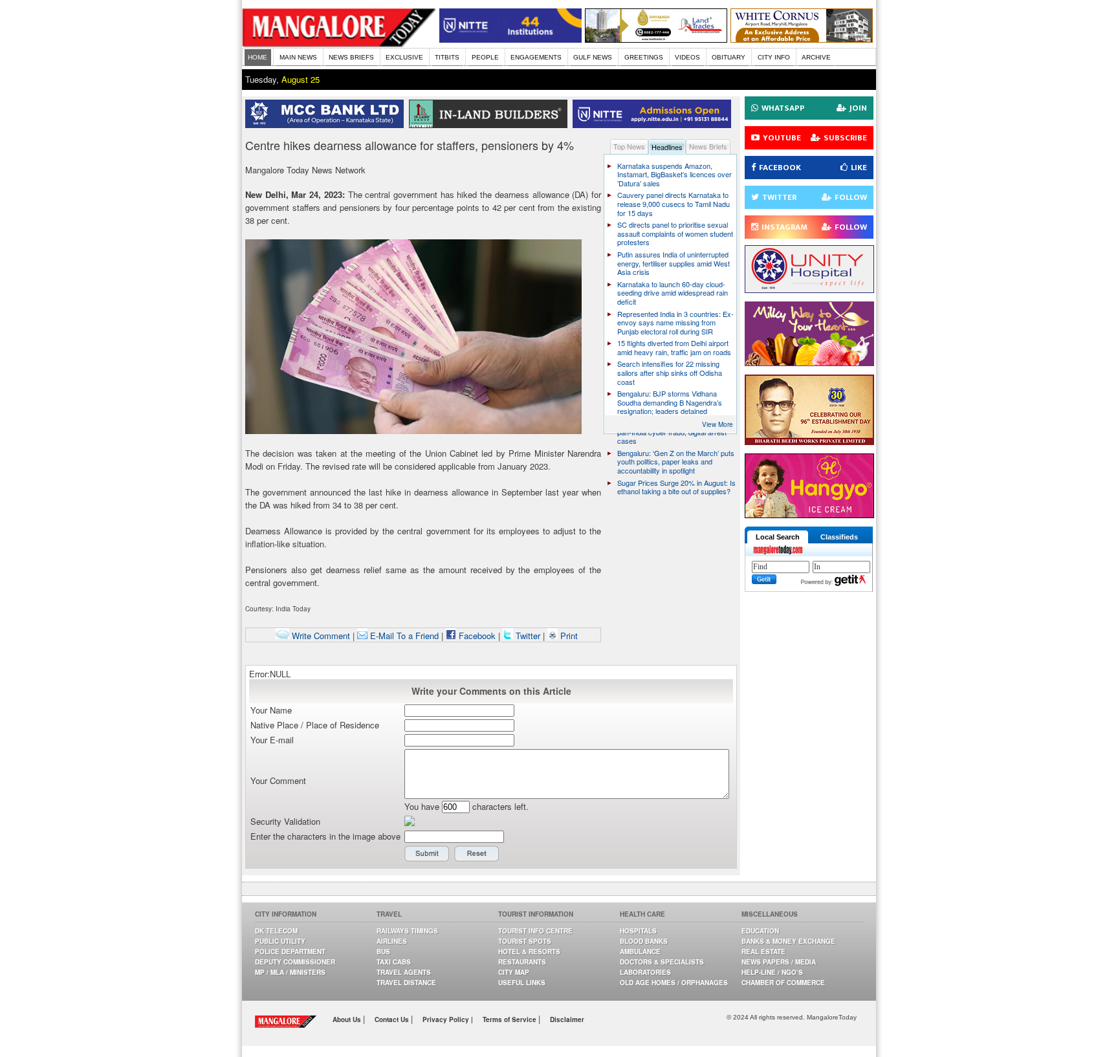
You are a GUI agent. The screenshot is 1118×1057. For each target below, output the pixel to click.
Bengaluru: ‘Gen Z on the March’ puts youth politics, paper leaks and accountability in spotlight (675, 461)
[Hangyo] (809, 514)
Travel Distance (406, 982)
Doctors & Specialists (662, 961)
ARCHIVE (816, 57)
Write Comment (319, 635)
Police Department (290, 951)
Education (760, 930)
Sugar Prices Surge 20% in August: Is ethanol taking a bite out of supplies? (676, 487)
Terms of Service (510, 1019)
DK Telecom (276, 930)
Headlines (667, 147)
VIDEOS (687, 57)
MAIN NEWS (298, 57)
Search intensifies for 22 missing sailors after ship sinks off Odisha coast (669, 372)
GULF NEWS (592, 57)
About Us (348, 1019)
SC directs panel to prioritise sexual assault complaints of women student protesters (675, 233)
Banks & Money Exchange (788, 941)
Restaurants (522, 961)
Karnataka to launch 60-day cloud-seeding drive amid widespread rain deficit (672, 293)
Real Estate (763, 951)
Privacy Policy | (447, 1019)
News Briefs (708, 146)
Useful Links (521, 982)
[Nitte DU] (654, 124)
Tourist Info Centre (535, 930)
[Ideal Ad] (809, 362)
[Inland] (491, 124)
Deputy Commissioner (295, 961)
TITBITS (447, 57)
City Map (513, 972)
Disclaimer (567, 1019)
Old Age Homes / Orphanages (674, 982)
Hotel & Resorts (529, 951)
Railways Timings (407, 930)
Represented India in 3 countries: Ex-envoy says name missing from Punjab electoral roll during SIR (675, 322)
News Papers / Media (778, 961)
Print (568, 635)
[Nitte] (510, 39)
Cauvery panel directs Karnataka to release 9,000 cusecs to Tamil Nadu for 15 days (673, 203)
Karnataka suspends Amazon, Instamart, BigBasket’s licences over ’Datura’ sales (674, 174)
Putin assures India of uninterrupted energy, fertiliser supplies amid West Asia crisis (673, 263)
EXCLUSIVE (404, 57)
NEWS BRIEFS (351, 57)
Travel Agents (404, 972)
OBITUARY (728, 57)
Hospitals (638, 930)
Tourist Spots (524, 941)
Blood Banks (644, 941)
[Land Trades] (656, 39)
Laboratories (645, 972)
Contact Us (393, 1019)
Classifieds (839, 537)
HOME (257, 57)
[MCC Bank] (327, 124)
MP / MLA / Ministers (290, 972)
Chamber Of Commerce (783, 982)
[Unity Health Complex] (809, 289)
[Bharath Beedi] (809, 441)
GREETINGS (643, 57)
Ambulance (640, 951)
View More (717, 424)
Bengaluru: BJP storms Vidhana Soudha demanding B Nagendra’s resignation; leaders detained (669, 402)
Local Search (778, 537)
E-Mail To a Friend (403, 635)
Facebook (476, 635)
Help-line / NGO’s (772, 972)
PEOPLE (485, 57)
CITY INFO (774, 57)
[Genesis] (801, 39)
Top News (629, 146)
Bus (383, 951)
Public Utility (280, 941)
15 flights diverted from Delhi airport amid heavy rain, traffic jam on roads (674, 347)
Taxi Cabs (394, 961)
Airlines (392, 941)
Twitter (528, 635)
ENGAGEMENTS (536, 57)
